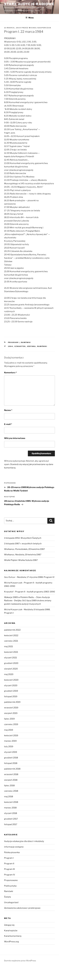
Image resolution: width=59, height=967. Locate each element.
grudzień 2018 (11, 757)
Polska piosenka (12, 852)
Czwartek (20, 346)
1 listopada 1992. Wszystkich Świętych (22, 538)
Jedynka (31, 346)
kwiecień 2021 (11, 652)
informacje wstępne (14, 847)
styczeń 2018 (10, 813)
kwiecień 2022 (11, 635)
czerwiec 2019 (11, 724)
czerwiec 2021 (11, 641)
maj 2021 (8, 646)
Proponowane (11, 880)
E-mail (8, 424)
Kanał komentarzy (13, 936)
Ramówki (26, 342)
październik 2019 (12, 702)
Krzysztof (8, 591)
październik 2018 (12, 769)
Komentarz (10, 372)
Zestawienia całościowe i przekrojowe (22, 908)
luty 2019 (8, 746)
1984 (10, 346)
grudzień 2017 (11, 819)
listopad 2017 (10, 824)
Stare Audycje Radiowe (29, 4)
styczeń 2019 (10, 752)
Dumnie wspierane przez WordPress (20, 960)
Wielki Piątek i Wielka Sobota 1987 (21, 560)
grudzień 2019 (11, 691)
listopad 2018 (10, 763)
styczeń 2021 (10, 657)
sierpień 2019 (10, 713)
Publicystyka (10, 886)
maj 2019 (8, 730)
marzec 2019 (10, 741)
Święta (7, 897)
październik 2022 (12, 630)
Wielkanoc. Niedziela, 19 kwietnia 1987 (22, 554)
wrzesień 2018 (11, 774)
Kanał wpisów (10, 930)
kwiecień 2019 (11, 735)
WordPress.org (11, 941)
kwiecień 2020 (11, 680)
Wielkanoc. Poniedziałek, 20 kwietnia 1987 (24, 549)
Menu (31, 17)
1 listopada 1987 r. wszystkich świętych (23, 543)
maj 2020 (8, 674)
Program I (14, 342)
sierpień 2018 (10, 780)
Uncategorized (11, 902)
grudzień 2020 (11, 663)
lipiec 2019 (9, 719)
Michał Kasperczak (40, 28)
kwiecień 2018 (11, 802)
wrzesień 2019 (11, 707)
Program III (9, 869)
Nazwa (8, 410)
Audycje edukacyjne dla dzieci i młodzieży (24, 841)
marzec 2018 (10, 807)
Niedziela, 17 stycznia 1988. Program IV (36, 577)
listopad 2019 (10, 696)
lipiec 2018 (9, 785)
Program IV (9, 874)
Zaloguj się (9, 925)
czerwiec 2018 (11, 791)
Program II (9, 863)
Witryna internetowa (14, 438)
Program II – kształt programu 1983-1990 (35, 591)
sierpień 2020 (11, 669)
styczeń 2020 (10, 685)
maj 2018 (8, 796)
